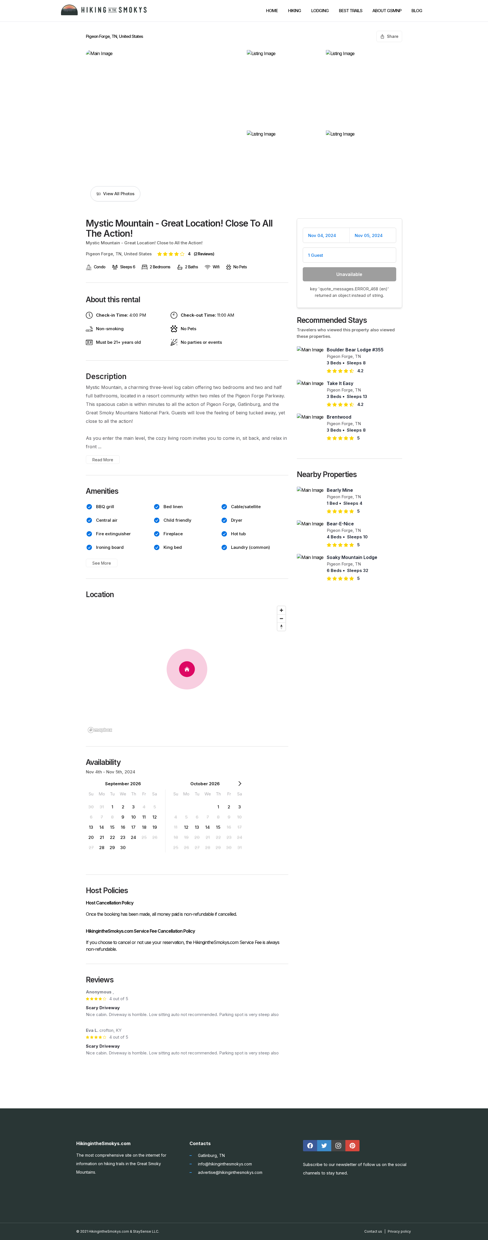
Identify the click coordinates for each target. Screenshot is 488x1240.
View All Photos (118, 193)
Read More (102, 459)
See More (101, 563)
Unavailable (349, 274)
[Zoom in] (281, 610)
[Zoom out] (281, 618)
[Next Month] (239, 784)
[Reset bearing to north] (281, 627)
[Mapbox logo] (100, 730)
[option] (91, 806)
